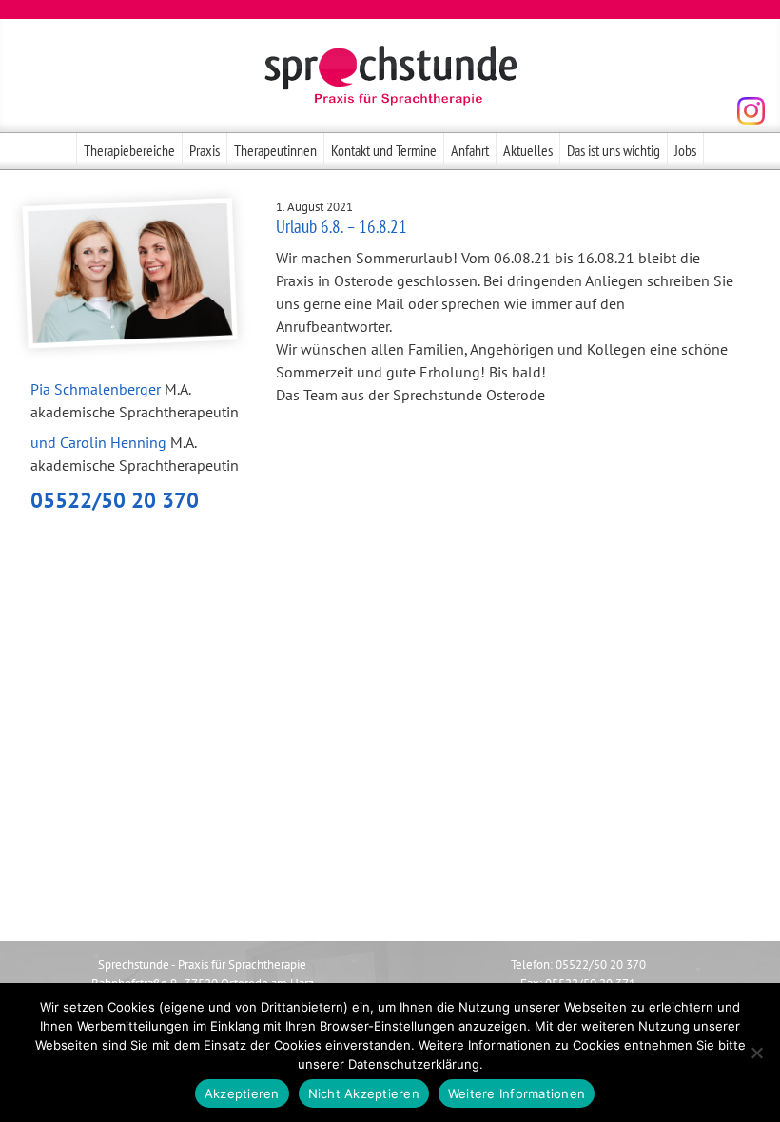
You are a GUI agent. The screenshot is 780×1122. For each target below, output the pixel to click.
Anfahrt (470, 150)
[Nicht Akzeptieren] (756, 1052)
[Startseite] (390, 76)
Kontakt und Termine (384, 150)
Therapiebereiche (129, 150)
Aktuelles (528, 150)
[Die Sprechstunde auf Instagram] (751, 110)
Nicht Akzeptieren (363, 1093)
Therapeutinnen (275, 150)
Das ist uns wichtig (613, 150)
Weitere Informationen (516, 1093)
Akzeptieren (242, 1093)
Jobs (685, 150)
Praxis (204, 150)
